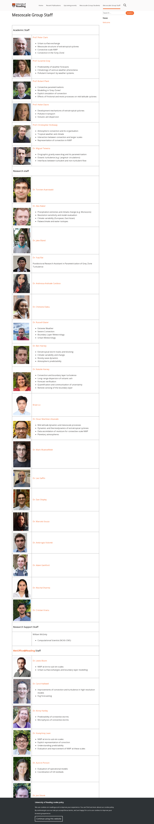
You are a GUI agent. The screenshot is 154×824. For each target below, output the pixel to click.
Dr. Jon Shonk (39, 795)
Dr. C (35, 683)
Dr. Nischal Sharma (41, 587)
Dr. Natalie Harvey (41, 369)
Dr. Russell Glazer (41, 322)
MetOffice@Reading (24, 650)
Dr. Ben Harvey (39, 345)
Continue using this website (48, 819)
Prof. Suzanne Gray (41, 61)
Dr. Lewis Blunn (40, 660)
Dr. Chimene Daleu (41, 307)
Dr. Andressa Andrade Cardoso (47, 283)
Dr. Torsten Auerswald (43, 189)
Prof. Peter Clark (40, 37)
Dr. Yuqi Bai (38, 257)
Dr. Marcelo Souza (41, 521)
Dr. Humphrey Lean (42, 733)
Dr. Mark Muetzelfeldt (43, 449)
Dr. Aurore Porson (41, 762)
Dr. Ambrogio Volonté (43, 542)
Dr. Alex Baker (39, 206)
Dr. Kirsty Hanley (40, 710)
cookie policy (109, 807)
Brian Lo (37, 405)
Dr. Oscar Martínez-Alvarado (46, 419)
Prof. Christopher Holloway (45, 125)
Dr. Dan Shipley (40, 499)
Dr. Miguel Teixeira (41, 148)
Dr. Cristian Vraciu (41, 610)
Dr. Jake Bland (39, 240)
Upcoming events (70, 5)
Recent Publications (53, 5)
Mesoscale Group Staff (111, 5)
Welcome (106, 22)
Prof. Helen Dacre (41, 104)
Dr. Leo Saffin (39, 478)
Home (41, 5)
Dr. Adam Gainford (41, 565)
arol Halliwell (43, 683)
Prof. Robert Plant (41, 81)
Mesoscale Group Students (90, 5)
